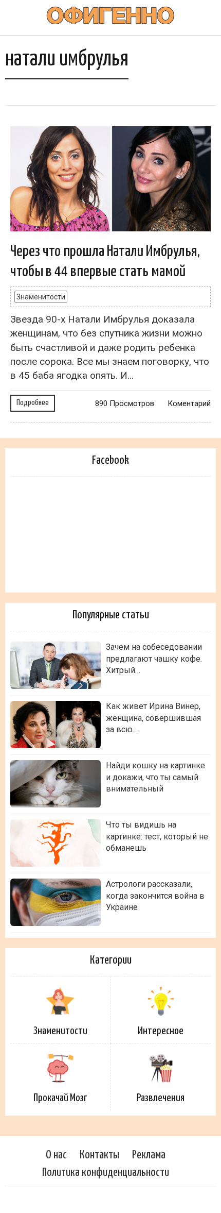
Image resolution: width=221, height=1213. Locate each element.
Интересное (160, 1031)
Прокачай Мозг (60, 1098)
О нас (56, 1155)
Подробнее (32, 403)
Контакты (99, 1155)
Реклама (148, 1155)
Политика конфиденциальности (105, 1172)
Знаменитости (40, 297)
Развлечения (161, 1098)
